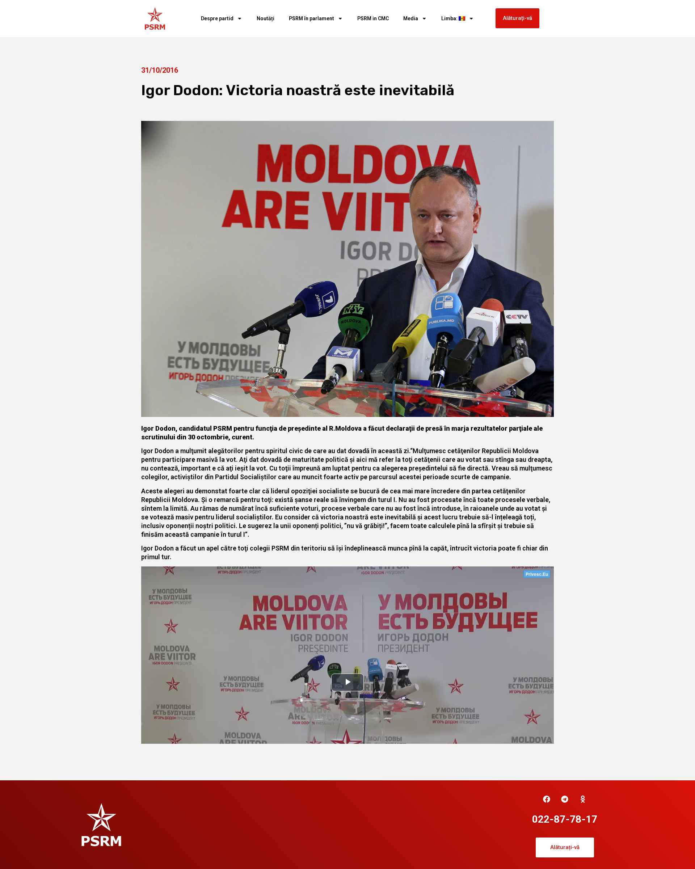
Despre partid (217, 18)
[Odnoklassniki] (583, 799)
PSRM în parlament (311, 18)
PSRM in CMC (373, 18)
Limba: (450, 18)
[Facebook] (546, 799)
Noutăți (265, 18)
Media (410, 18)
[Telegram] (564, 799)
